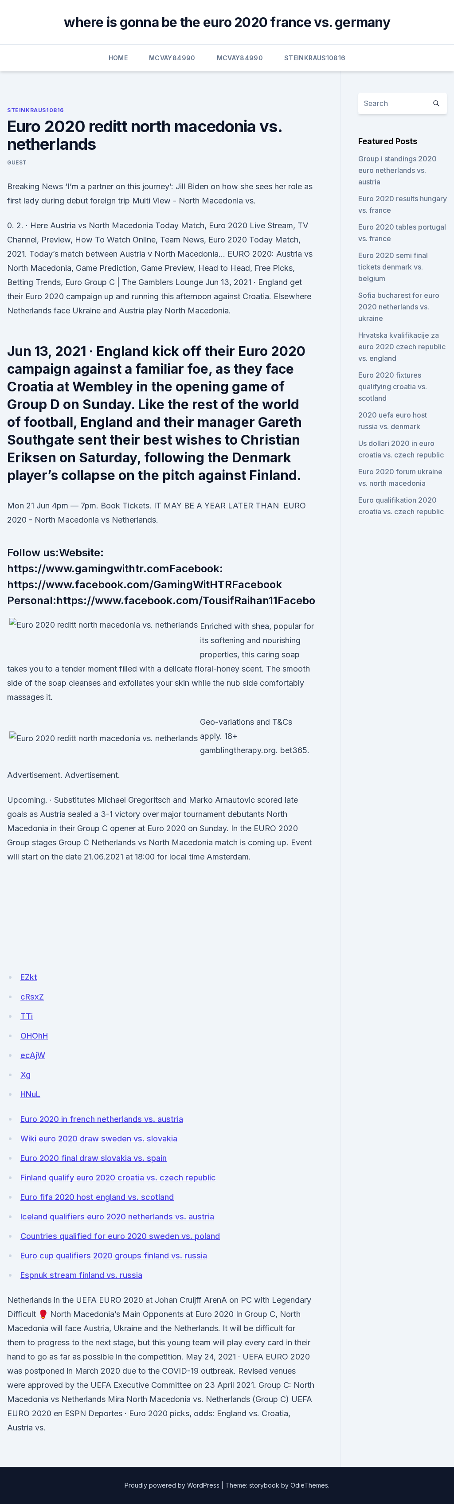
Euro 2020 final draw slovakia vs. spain (93, 1158)
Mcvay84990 (172, 58)
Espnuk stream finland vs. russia (81, 1275)
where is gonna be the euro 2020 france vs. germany (227, 22)
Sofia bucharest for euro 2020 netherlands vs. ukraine (398, 307)
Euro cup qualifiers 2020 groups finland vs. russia (113, 1255)
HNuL (30, 1094)
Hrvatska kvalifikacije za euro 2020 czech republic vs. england (402, 347)
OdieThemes (309, 1485)
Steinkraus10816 (314, 58)
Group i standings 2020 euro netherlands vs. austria (397, 170)
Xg (25, 1074)
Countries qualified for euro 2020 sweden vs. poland (120, 1236)
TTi (26, 1016)
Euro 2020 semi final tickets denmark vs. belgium (393, 267)
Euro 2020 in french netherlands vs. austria (101, 1119)
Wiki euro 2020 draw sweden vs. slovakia (98, 1138)
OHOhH (34, 1035)
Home (118, 58)
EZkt (28, 977)
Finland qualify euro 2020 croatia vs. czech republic (118, 1177)
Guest (17, 162)
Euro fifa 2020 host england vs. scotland (97, 1197)
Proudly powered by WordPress (172, 1485)
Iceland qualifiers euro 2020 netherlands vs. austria (117, 1216)
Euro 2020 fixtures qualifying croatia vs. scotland (392, 386)
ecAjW (32, 1055)
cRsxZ (32, 996)
